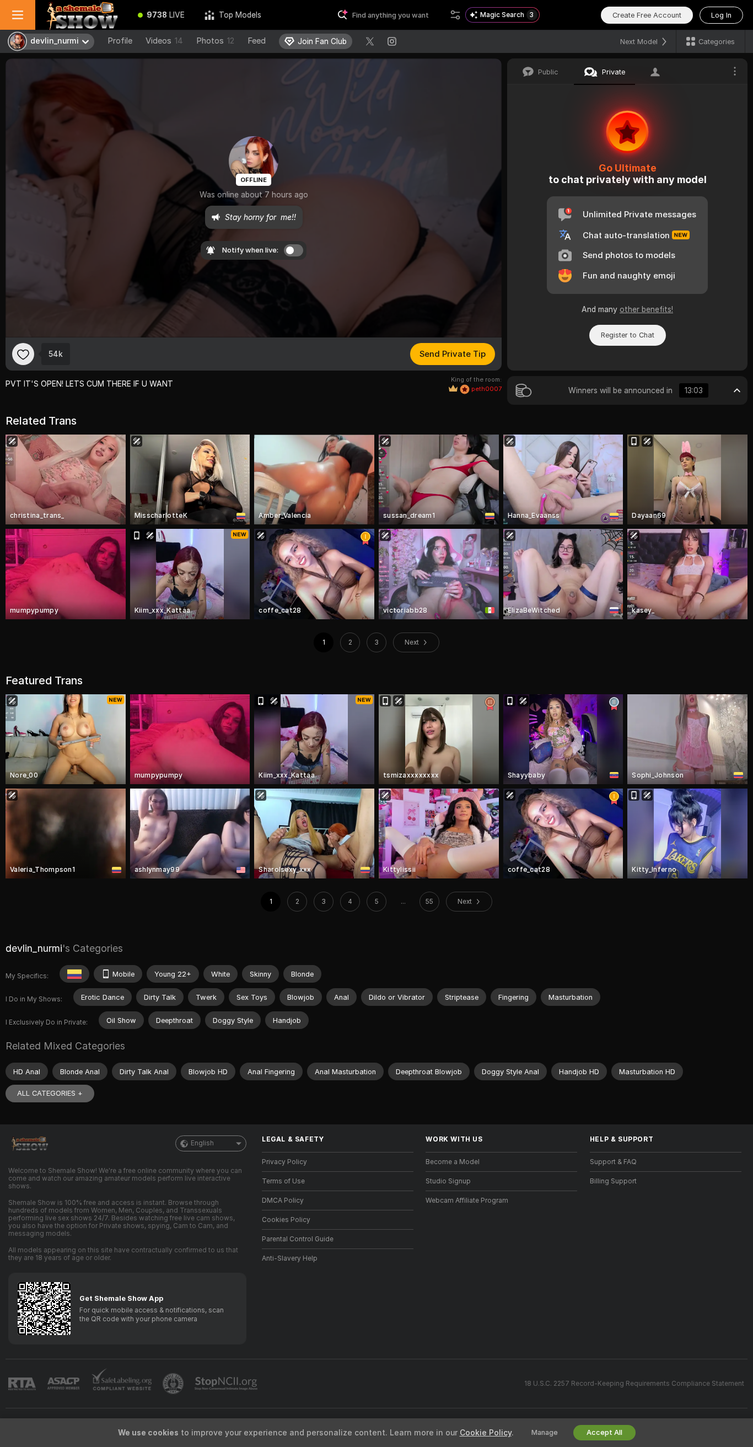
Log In (721, 15)
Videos (164, 41)
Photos (215, 41)
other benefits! (646, 309)
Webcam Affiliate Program (467, 1200)
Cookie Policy (486, 1432)
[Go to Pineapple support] (174, 1383)
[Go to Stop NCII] (227, 1383)
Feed (257, 41)
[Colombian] (74, 974)
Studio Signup (448, 1181)
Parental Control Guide (298, 1239)
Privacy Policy (284, 1162)
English (202, 1143)
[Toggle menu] (17, 15)
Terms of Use (283, 1181)
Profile (119, 41)
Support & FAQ (613, 1162)
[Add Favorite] (23, 354)
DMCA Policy (283, 1200)
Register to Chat (627, 335)
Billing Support (613, 1181)
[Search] (455, 15)
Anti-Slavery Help (290, 1258)
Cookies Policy (286, 1220)
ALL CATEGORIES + (50, 1093)
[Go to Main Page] (81, 15)
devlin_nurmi (34, 948)
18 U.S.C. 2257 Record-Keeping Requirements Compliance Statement (634, 1383)
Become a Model (453, 1162)
